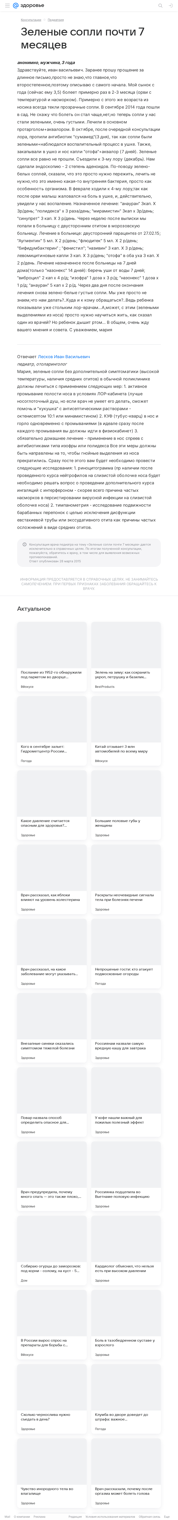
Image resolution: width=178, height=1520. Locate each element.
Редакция (75, 1516)
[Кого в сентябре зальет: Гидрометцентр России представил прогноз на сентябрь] (52, 731)
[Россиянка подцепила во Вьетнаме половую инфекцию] (126, 1176)
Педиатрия (56, 20)
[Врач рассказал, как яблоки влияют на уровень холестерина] (52, 879)
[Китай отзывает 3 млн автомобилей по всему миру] (126, 731)
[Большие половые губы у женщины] (126, 805)
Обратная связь (149, 1516)
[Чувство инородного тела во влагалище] (52, 1473)
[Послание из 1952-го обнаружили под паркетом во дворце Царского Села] (52, 656)
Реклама (39, 1516)
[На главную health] (31, 5)
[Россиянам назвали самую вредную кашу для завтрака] (126, 1028)
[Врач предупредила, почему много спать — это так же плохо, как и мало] (52, 1176)
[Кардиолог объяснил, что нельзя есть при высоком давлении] (126, 1250)
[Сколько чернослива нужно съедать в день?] (52, 1399)
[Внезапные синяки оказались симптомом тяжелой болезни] (52, 1028)
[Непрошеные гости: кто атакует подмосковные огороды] (126, 953)
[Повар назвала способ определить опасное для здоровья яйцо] (52, 1102)
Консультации (31, 20)
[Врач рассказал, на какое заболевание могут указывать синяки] (52, 953)
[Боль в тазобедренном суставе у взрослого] (126, 1324)
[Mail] (16, 5)
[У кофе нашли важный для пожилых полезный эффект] (126, 1102)
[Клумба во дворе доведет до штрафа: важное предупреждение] (126, 1399)
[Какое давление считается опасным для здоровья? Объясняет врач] (52, 805)
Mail (7, 1516)
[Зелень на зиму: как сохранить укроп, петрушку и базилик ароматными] (126, 656)
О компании (22, 1516)
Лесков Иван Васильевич (64, 356)
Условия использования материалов (110, 1516)
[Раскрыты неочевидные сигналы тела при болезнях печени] (126, 879)
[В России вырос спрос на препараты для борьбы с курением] (52, 1324)
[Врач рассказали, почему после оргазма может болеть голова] (126, 1473)
